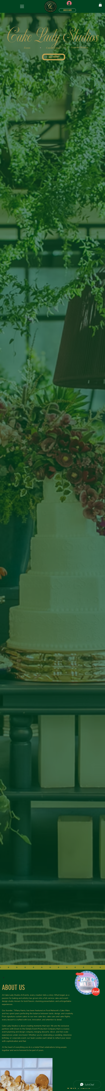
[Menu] (22, 6)
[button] (100, 4)
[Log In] (67, 3)
